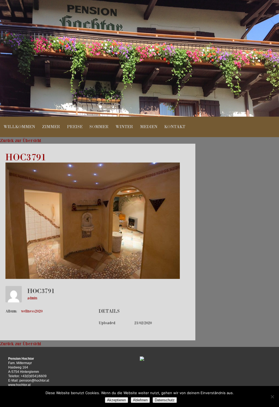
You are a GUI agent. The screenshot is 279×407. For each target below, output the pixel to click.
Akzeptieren (116, 400)
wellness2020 (32, 311)
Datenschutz (165, 400)
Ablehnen (140, 400)
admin (32, 298)
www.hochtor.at (19, 385)
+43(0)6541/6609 (34, 376)
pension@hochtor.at (34, 380)
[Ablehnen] (272, 396)
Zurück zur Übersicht (20, 140)
